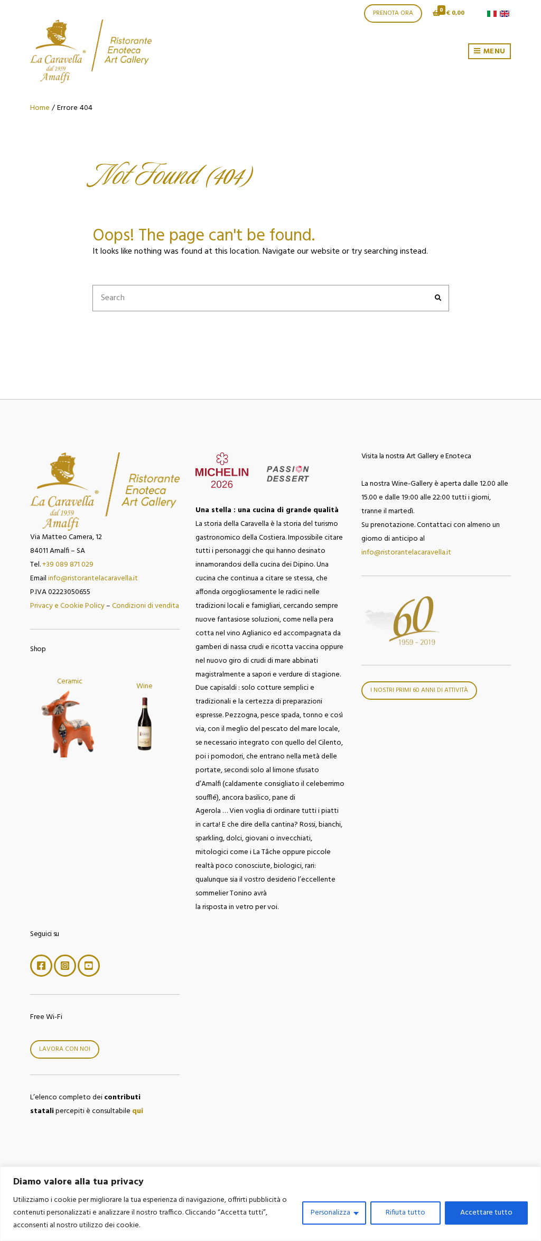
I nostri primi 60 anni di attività (419, 690)
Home (40, 108)
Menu (493, 51)
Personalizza (330, 1213)
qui (137, 1111)
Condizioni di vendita (145, 606)
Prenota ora (393, 13)
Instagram (65, 966)
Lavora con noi (64, 1049)
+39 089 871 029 (68, 565)
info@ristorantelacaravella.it (93, 578)
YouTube (89, 966)
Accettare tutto (486, 1213)
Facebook (41, 966)
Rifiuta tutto (405, 1213)
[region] (270, 1203)
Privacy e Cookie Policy (67, 606)
